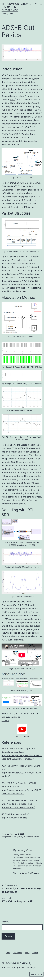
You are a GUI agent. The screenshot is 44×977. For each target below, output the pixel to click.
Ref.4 (21, 141)
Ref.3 (12, 103)
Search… (5, 922)
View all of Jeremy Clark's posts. (26, 873)
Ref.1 (14, 78)
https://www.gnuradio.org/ (14, 818)
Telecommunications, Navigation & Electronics (16, 7)
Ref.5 (16, 605)
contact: (5, 720)
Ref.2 (12, 99)
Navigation (18, 837)
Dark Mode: (34, 974)
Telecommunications (31, 837)
